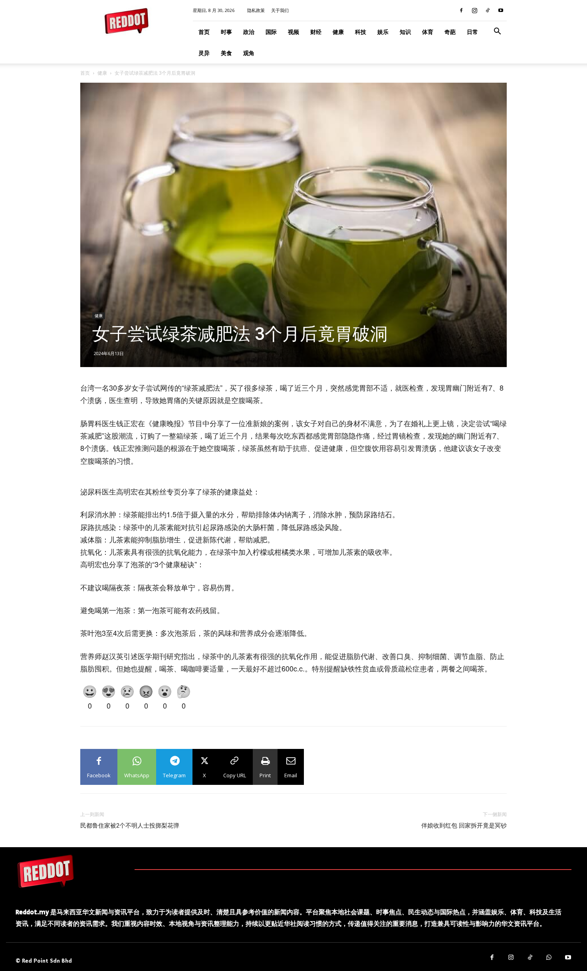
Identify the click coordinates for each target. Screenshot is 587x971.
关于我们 (280, 10)
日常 (472, 32)
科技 (360, 32)
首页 (204, 32)
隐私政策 (256, 10)
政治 (248, 32)
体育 (427, 32)
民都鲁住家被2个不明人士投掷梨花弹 (129, 825)
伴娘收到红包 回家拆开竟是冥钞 (464, 825)
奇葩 (450, 32)
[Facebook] (461, 10)
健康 (338, 32)
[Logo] (45, 871)
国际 (271, 32)
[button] (497, 32)
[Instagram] (474, 10)
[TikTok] (488, 10)
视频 (293, 32)
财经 (315, 32)
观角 (248, 53)
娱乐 (383, 32)
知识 (405, 32)
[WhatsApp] (549, 957)
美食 (226, 53)
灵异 (204, 53)
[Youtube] (501, 10)
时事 (226, 32)
